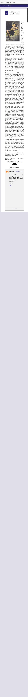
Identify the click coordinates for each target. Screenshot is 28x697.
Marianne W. (11, 171)
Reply (10, 185)
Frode (21, 161)
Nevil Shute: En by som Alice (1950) (14, 13)
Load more (15, 208)
